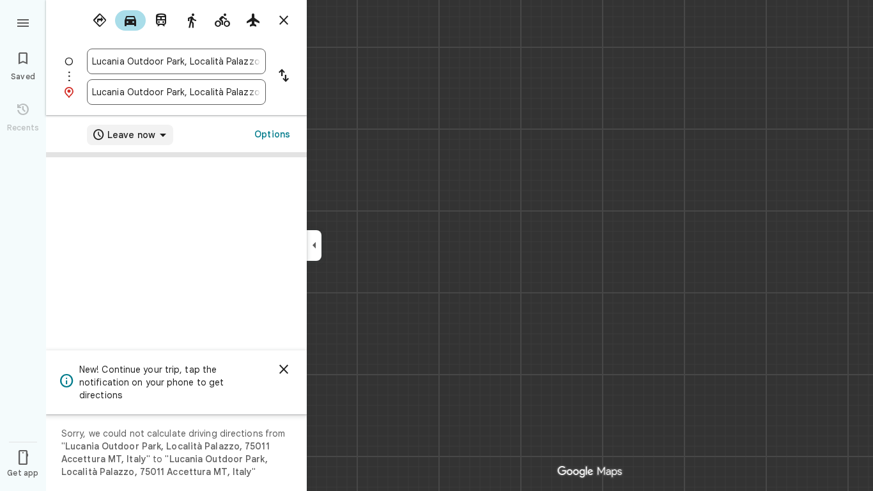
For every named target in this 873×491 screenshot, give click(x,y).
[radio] (99, 20)
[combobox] (176, 61)
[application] (436, 245)
